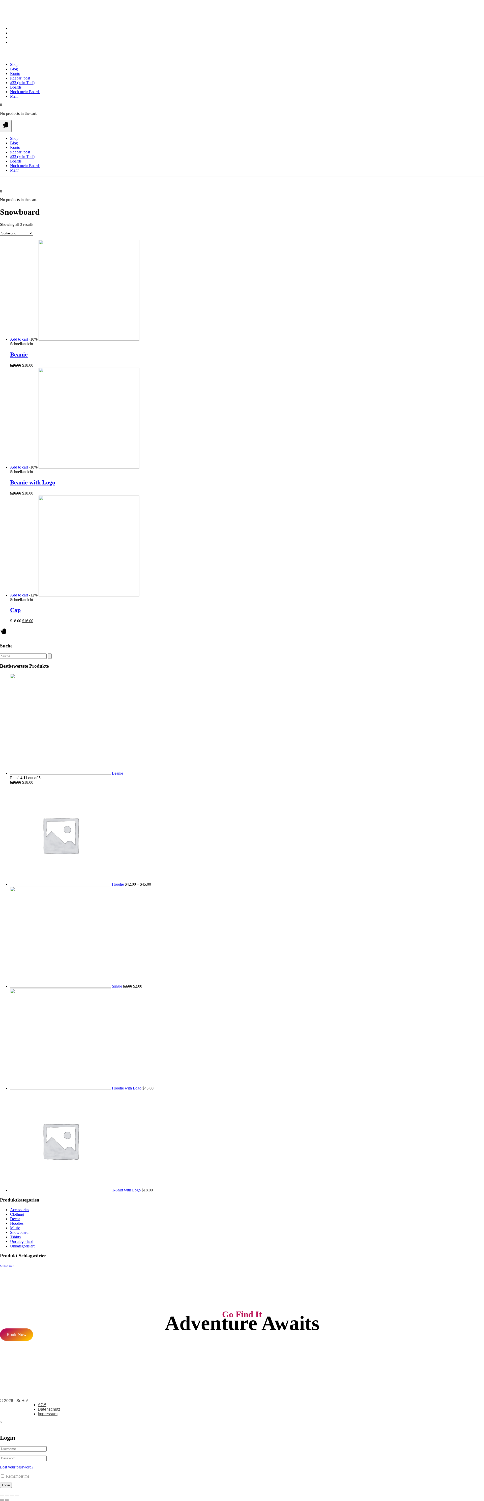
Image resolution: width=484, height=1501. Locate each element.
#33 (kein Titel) (22, 82)
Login (6, 1485)
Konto (15, 73)
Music (15, 1228)
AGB (42, 1405)
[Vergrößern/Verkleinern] (17, 1495)
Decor (15, 1219)
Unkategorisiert (22, 1246)
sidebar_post (20, 78)
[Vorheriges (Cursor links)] (2, 1500)
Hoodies (16, 1223)
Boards (15, 87)
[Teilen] (7, 1495)
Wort (11, 1266)
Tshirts (15, 1237)
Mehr (14, 96)
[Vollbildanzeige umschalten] (12, 1495)
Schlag (4, 1266)
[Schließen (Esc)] (2, 1495)
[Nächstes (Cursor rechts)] (7, 1500)
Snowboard (19, 1232)
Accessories (19, 1210)
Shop (14, 64)
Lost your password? (16, 1467)
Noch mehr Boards (25, 92)
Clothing (17, 1214)
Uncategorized (21, 1241)
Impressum (47, 1414)
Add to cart (19, 339)
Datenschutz (49, 1409)
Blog (14, 69)
